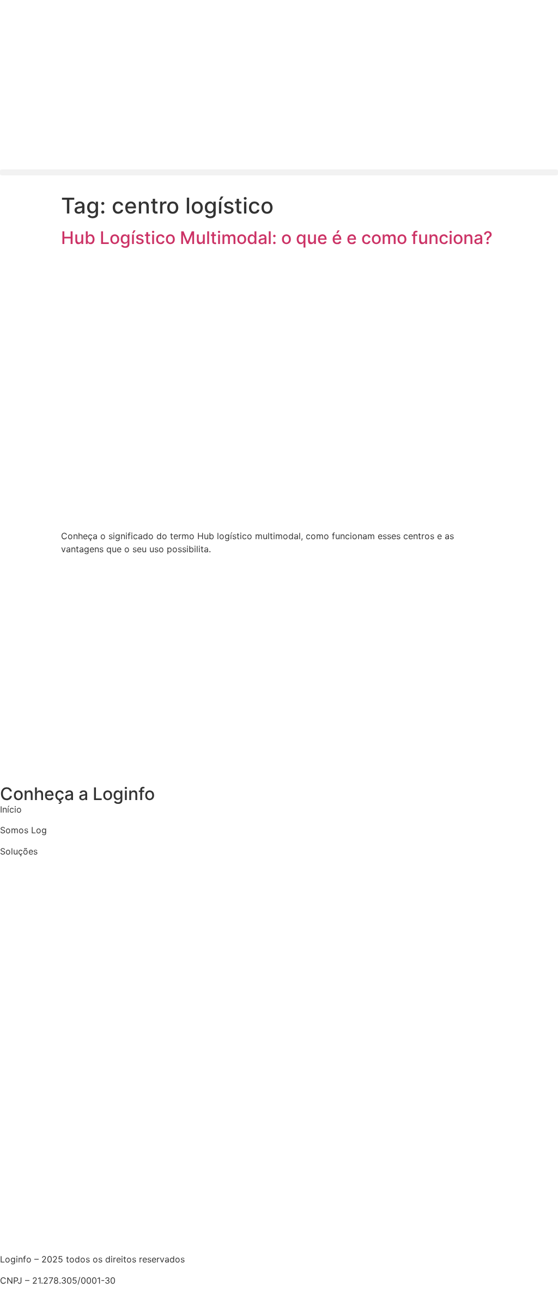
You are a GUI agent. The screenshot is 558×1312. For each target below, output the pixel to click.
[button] (279, 172)
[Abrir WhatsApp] (530, 1284)
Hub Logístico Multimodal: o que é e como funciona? (277, 237)
